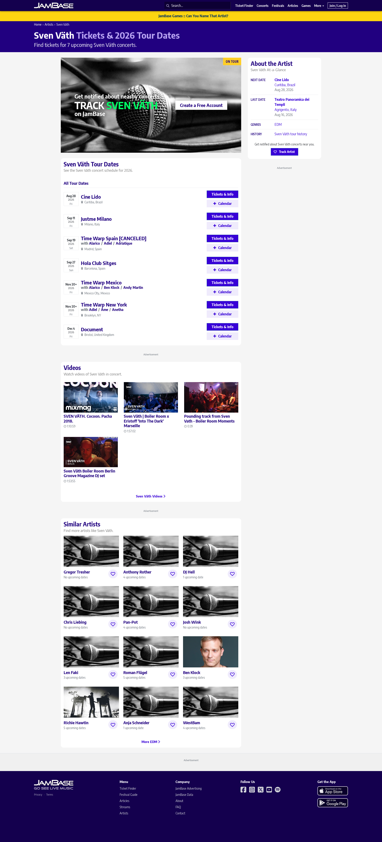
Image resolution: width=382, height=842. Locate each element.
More (318, 6)
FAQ (178, 807)
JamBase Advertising (189, 788)
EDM (278, 124)
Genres (256, 124)
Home (38, 24)
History (256, 134)
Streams (125, 807)
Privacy (38, 794)
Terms (49, 794)
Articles (124, 801)
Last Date (258, 99)
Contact (180, 813)
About (179, 801)
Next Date (258, 80)
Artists (49, 24)
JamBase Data (184, 794)
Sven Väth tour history (291, 134)
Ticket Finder (128, 788)
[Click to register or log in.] (113, 574)
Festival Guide (129, 794)
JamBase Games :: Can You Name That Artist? (193, 16)
